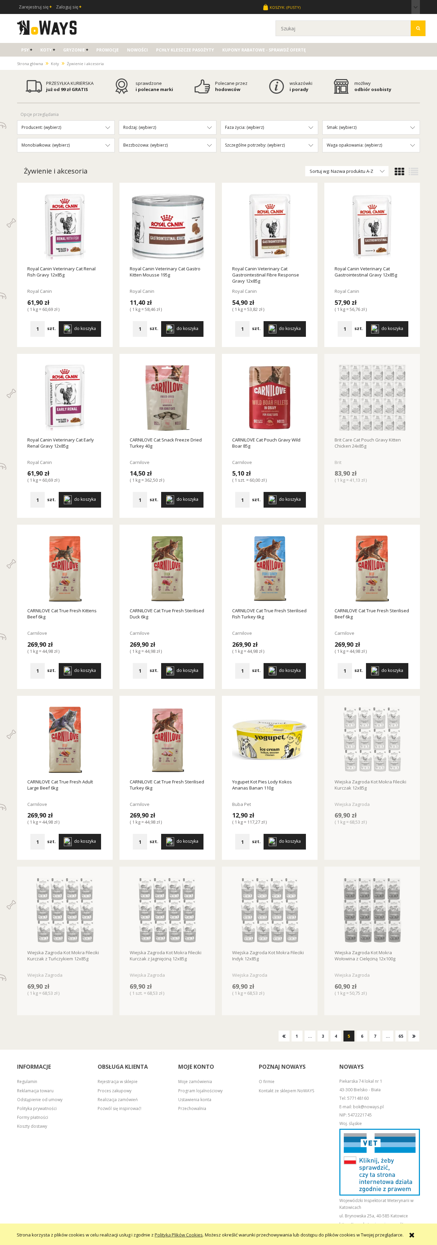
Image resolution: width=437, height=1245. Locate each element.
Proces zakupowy (114, 1091)
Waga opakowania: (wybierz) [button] (354, 145)
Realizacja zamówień (118, 1099)
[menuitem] (26, 50)
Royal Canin (39, 291)
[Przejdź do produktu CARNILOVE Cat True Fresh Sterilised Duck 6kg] (167, 569)
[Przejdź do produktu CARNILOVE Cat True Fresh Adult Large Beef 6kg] (64, 740)
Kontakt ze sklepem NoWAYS (286, 1091)
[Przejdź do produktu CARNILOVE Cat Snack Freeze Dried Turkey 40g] (167, 398)
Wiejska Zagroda (352, 804)
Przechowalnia (192, 1108)
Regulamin (27, 1081)
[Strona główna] (47, 26)
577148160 (358, 1098)
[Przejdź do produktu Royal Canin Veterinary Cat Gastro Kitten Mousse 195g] (167, 227)
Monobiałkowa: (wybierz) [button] (46, 145)
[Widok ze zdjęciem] (399, 172)
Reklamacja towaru (35, 1091)
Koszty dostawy (32, 1126)
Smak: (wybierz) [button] (341, 127)
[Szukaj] (418, 28)
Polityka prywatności (37, 1108)
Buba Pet (241, 804)
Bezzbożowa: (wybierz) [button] (145, 145)
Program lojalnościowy (200, 1091)
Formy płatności (32, 1117)
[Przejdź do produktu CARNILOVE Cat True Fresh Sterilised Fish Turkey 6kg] (269, 569)
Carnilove (140, 462)
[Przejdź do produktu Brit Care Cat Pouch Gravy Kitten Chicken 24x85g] (372, 398)
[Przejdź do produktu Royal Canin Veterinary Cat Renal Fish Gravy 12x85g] (64, 227)
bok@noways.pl (368, 1107)
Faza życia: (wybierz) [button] (244, 127)
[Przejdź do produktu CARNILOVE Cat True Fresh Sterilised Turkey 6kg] (167, 740)
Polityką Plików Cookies (179, 1235)
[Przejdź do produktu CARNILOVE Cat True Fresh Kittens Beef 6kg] (64, 569)
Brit (338, 462)
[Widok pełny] (413, 172)
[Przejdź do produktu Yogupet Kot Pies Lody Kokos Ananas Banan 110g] (269, 740)
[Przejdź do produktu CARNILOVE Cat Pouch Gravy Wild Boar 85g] (269, 398)
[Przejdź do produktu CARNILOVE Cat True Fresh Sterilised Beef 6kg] (372, 569)
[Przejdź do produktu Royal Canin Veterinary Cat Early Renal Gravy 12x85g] (64, 398)
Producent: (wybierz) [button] (41, 127)
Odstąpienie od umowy (39, 1099)
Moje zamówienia (195, 1081)
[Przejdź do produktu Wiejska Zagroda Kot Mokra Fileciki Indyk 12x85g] (269, 911)
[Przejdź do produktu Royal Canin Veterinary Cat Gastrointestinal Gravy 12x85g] (372, 227)
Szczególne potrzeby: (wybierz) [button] (255, 145)
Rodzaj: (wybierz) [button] (139, 127)
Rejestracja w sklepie (118, 1081)
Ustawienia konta (194, 1099)
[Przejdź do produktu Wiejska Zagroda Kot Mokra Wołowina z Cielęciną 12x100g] (372, 911)
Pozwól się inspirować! (119, 1108)
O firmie (266, 1081)
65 (400, 1036)
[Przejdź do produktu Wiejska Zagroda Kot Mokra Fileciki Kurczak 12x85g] (372, 740)
